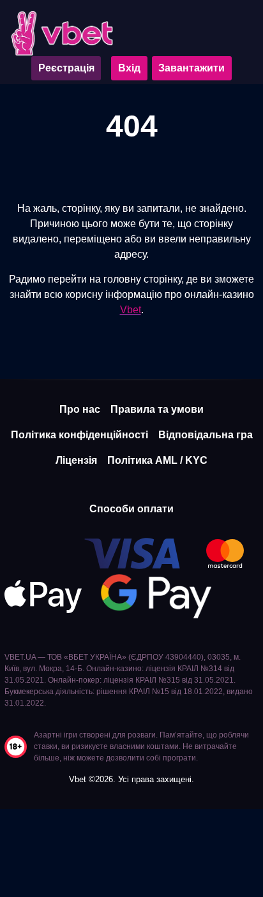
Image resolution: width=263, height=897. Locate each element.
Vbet (130, 309)
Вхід (129, 68)
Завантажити (191, 68)
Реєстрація (66, 68)
